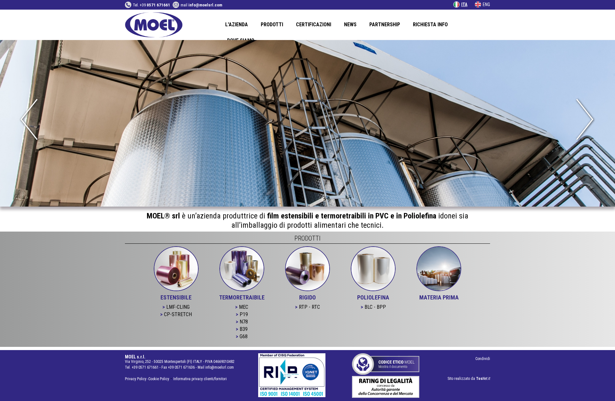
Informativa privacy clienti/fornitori (200, 379)
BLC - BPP (375, 307)
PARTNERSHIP (384, 24)
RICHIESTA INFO (430, 24)
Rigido (307, 297)
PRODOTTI (272, 24)
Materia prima (439, 297)
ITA (464, 4)
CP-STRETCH (178, 314)
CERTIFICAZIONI (313, 24)
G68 (244, 336)
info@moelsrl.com (219, 367)
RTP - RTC (309, 307)
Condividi (482, 358)
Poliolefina (373, 297)
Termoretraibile (242, 297)
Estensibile (176, 297)
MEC (243, 307)
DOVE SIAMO (240, 40)
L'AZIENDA (236, 24)
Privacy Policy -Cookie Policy (147, 379)
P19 (244, 314)
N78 (244, 322)
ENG (486, 4)
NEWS (350, 24)
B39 (244, 329)
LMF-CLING (178, 307)
